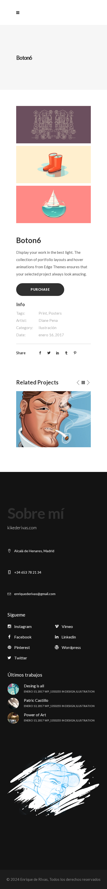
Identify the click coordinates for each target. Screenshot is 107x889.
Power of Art (35, 714)
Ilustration (85, 691)
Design (70, 691)
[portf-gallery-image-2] (53, 164)
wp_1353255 (53, 691)
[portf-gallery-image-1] (53, 124)
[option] (53, 419)
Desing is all (34, 685)
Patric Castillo (36, 700)
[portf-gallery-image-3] (53, 204)
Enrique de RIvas (33, 879)
